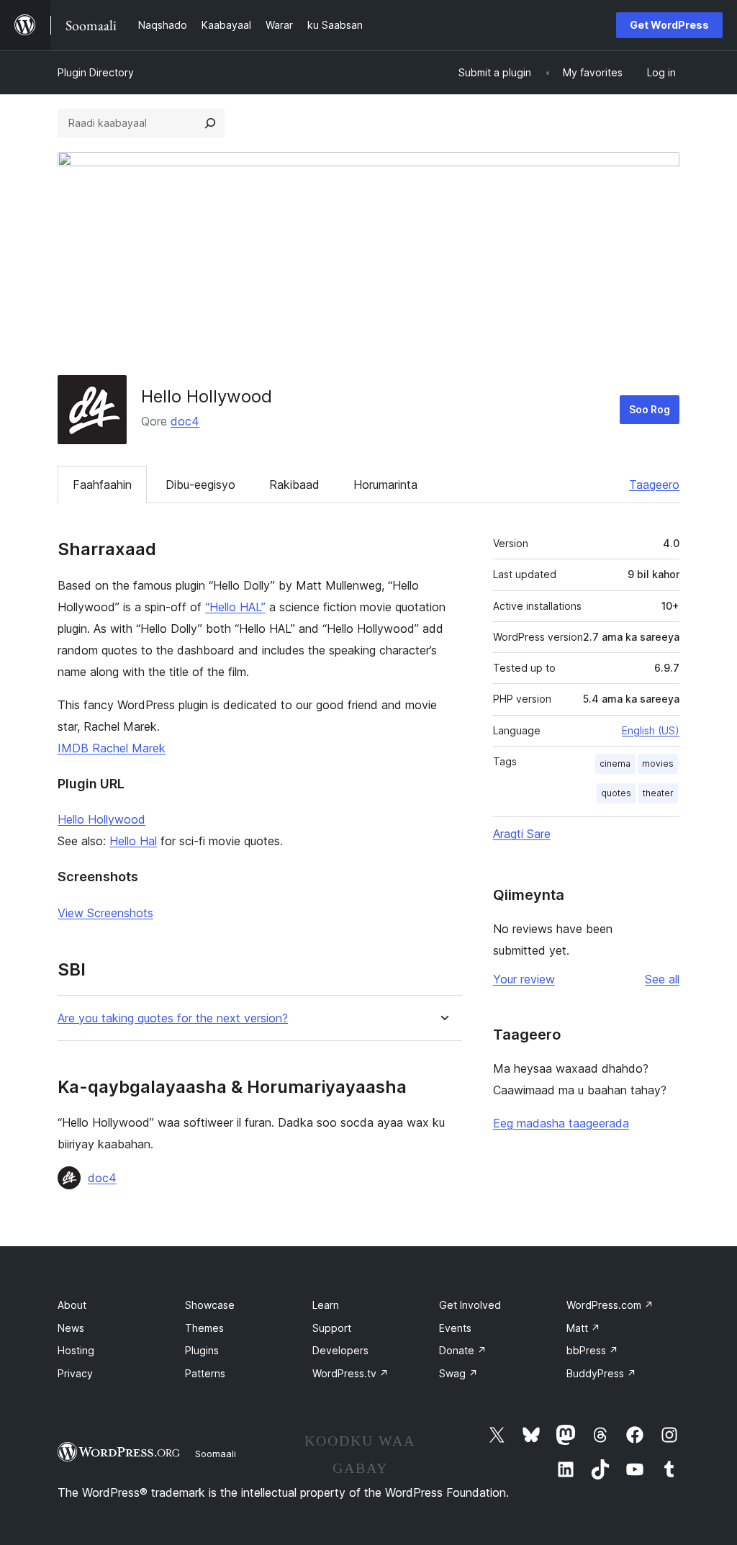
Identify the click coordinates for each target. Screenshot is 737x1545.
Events (455, 1328)
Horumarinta (385, 484)
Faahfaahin (102, 484)
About (72, 1305)
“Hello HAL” (235, 607)
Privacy (75, 1373)
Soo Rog (649, 409)
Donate (463, 1350)
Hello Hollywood (101, 819)
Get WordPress (669, 25)
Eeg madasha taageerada (561, 1123)
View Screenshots (105, 913)
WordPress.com (610, 1305)
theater (658, 793)
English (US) (650, 730)
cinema (615, 763)
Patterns (205, 1373)
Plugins (202, 1350)
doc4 (185, 421)
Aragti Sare (522, 833)
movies (658, 763)
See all (662, 979)
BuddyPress (601, 1373)
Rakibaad (294, 484)
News (71, 1328)
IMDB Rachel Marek (112, 748)
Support (331, 1328)
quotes (616, 793)
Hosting (76, 1350)
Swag (458, 1373)
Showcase (210, 1305)
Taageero (654, 484)
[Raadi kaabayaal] (210, 123)
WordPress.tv (350, 1373)
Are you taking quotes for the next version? (173, 1018)
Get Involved (470, 1305)
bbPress (592, 1350)
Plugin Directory (96, 72)
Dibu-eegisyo (200, 484)
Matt (583, 1328)
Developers (340, 1350)
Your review (524, 979)
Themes (204, 1328)
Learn (325, 1305)
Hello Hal (133, 841)
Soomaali (215, 1453)
